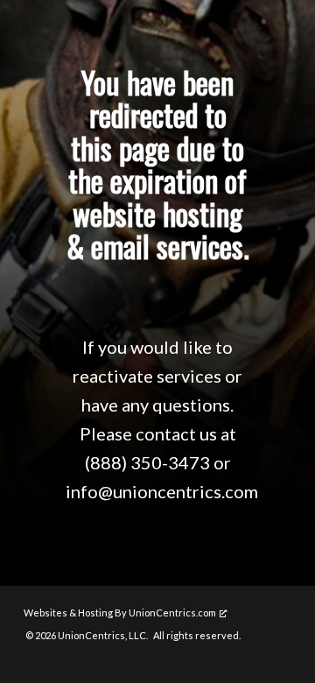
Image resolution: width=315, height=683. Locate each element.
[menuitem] (129, 635)
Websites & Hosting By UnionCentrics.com (120, 612)
